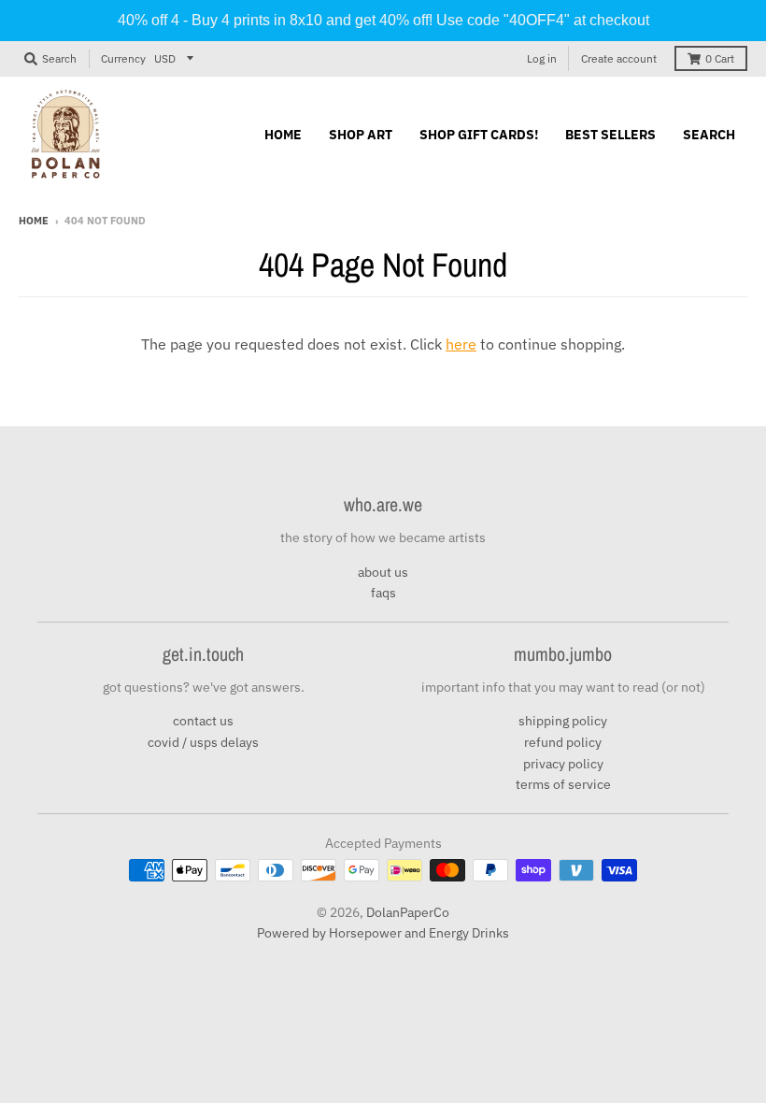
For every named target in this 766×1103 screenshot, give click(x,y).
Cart (719, 58)
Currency (123, 58)
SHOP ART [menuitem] (360, 134)
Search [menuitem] (709, 134)
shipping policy (562, 720)
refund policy (563, 742)
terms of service (563, 784)
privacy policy (563, 763)
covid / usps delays (203, 742)
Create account (619, 58)
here (461, 344)
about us (383, 572)
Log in (542, 58)
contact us (203, 720)
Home (34, 220)
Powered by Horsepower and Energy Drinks (383, 932)
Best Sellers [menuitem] (610, 134)
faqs (383, 592)
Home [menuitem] (283, 134)
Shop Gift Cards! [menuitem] (478, 134)
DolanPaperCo (407, 912)
